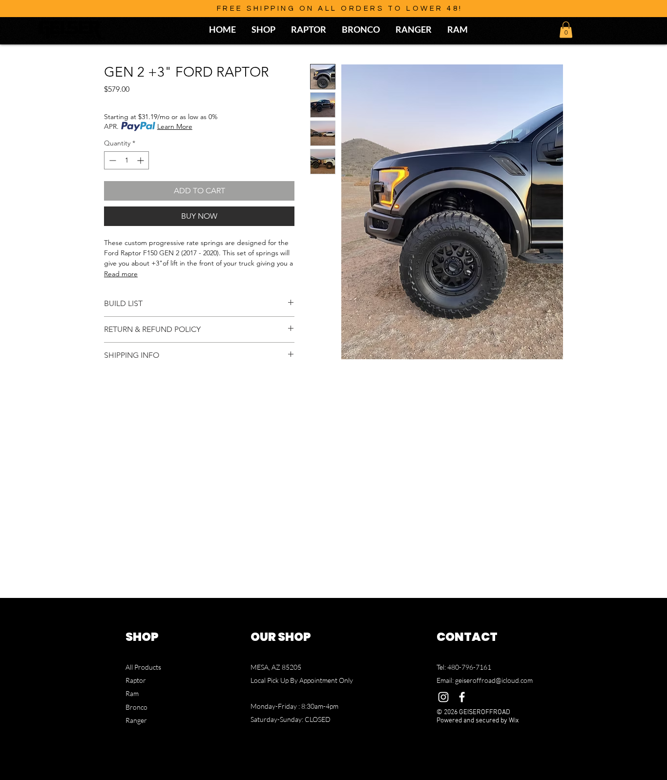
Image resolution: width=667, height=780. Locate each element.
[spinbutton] (126, 160)
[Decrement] (111, 160)
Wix (514, 721)
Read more (121, 273)
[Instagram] (443, 697)
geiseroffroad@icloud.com (494, 680)
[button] (566, 29)
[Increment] (141, 160)
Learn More (174, 126)
